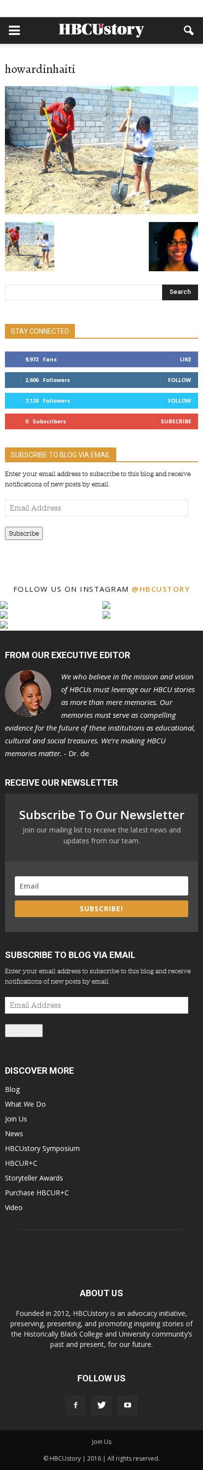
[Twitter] (101, 1405)
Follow (179, 379)
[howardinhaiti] (101, 211)
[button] (189, 30)
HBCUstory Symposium (42, 1148)
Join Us (16, 1118)
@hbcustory (161, 589)
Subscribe (176, 421)
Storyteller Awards (34, 1177)
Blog (12, 1089)
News (14, 1133)
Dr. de (100, 714)
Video (14, 1207)
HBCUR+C (21, 1163)
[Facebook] (75, 1405)
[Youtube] (127, 1405)
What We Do (25, 1104)
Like (185, 359)
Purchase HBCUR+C (37, 1192)
